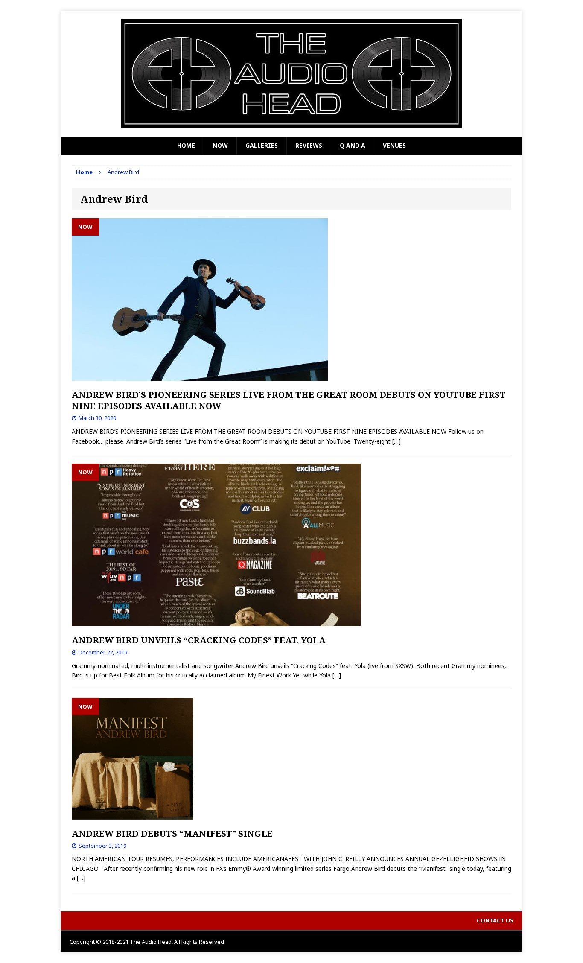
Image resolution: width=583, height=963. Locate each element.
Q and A (352, 145)
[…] (396, 441)
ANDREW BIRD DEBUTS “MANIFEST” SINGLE (172, 833)
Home (186, 145)
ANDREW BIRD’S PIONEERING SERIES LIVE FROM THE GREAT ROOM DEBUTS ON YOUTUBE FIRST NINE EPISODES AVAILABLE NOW (289, 400)
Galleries (261, 145)
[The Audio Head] (291, 74)
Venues (394, 145)
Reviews (308, 145)
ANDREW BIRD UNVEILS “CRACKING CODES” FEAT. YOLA (199, 640)
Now (220, 145)
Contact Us (495, 920)
